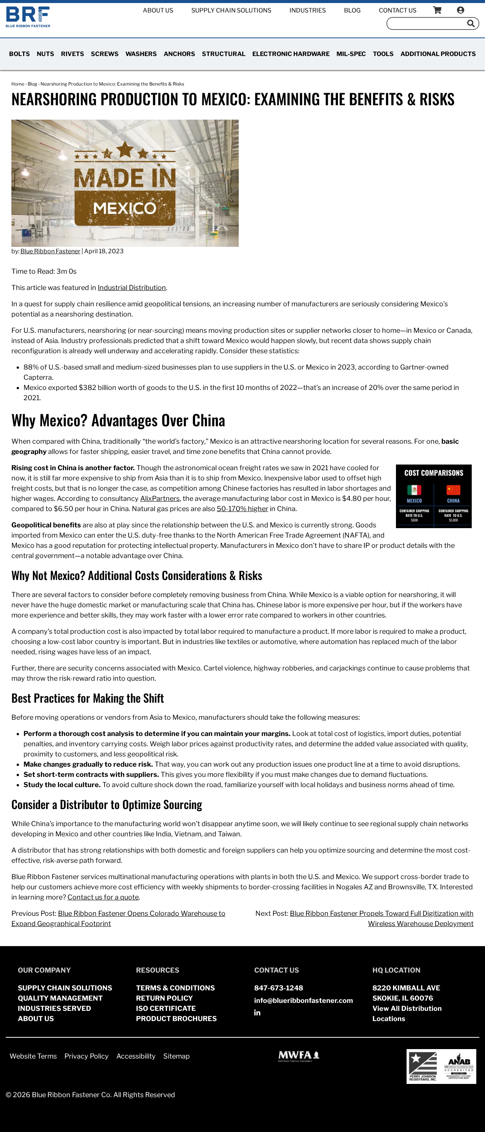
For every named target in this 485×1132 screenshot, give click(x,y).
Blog (352, 10)
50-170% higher (242, 509)
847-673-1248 (278, 988)
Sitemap (176, 1056)
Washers (141, 54)
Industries (307, 10)
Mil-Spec (351, 54)
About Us (158, 10)
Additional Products (438, 54)
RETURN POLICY (164, 998)
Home (17, 84)
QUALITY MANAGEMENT (60, 998)
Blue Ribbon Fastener (50, 251)
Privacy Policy (86, 1056)
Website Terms (33, 1056)
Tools (383, 54)
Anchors (179, 54)
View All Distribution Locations (407, 1013)
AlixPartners (160, 498)
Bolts (19, 54)
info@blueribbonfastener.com (303, 1000)
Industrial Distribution (132, 288)
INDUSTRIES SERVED (54, 1008)
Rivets (72, 54)
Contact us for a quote (103, 897)
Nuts (45, 54)
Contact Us (397, 10)
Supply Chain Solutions (231, 10)
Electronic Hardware (291, 54)
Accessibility (136, 1056)
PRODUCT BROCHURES (176, 1019)
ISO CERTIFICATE (166, 1008)
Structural (224, 54)
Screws (105, 54)
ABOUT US (36, 1019)
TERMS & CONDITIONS (175, 988)
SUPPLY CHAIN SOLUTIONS (65, 988)
